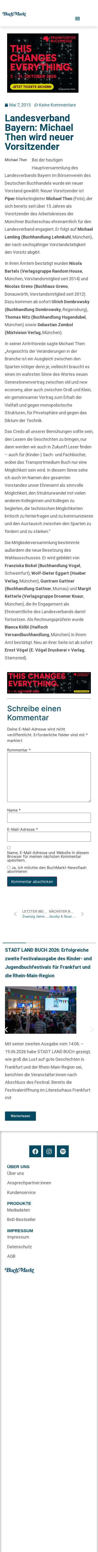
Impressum (18, 1237)
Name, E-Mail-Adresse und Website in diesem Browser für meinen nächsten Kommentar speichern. (48, 856)
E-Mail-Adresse (22, 829)
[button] (6, 1029)
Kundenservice (21, 1192)
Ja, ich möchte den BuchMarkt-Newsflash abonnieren (46, 869)
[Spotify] (63, 1151)
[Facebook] (35, 1151)
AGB (11, 1256)
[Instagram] (49, 1151)
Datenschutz (19, 1246)
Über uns (15, 1173)
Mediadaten (18, 1210)
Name (14, 810)
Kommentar (19, 750)
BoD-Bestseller (21, 1219)
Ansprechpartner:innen (28, 1182)
